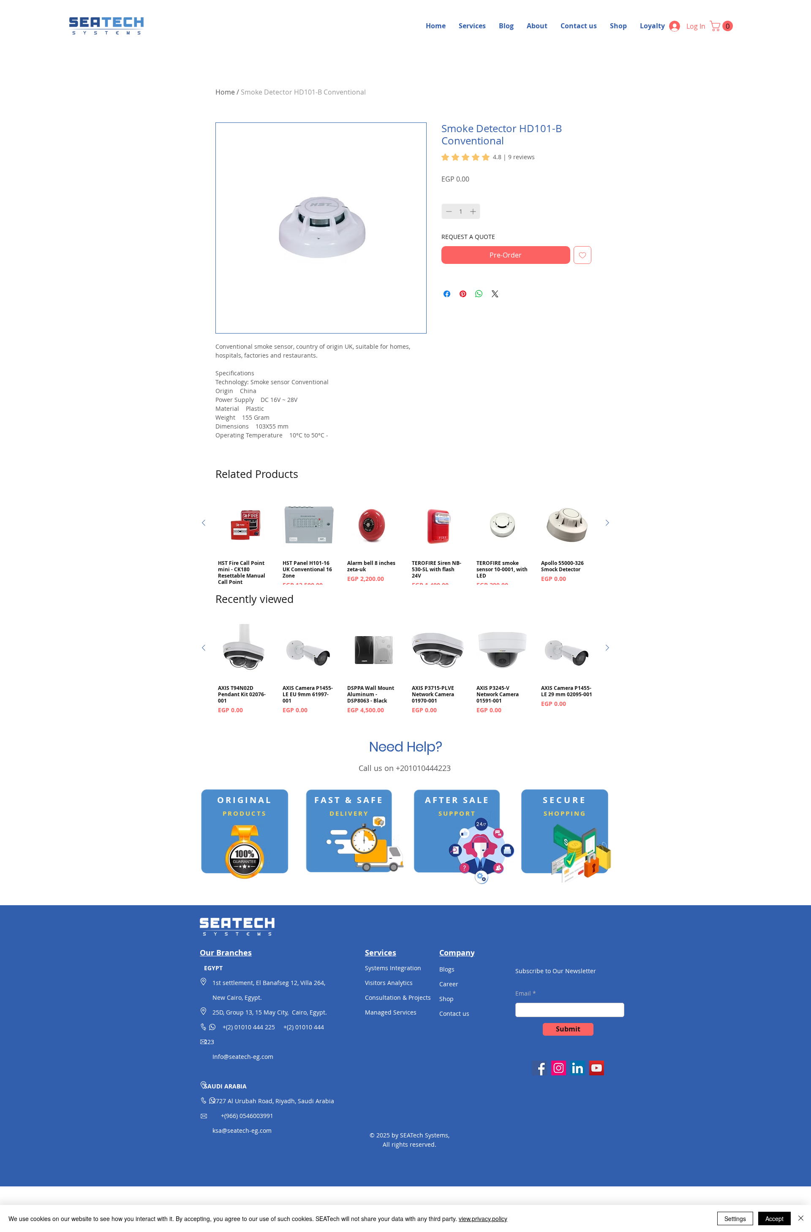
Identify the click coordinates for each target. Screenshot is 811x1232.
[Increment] (473, 211)
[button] (722, 26)
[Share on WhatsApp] (479, 294)
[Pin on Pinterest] (463, 294)
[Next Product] (607, 523)
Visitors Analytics (389, 983)
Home (225, 92)
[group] (405, 547)
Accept (774, 1218)
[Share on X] (495, 294)
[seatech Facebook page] (539, 1068)
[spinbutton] (460, 211)
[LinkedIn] (577, 1068)
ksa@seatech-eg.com (242, 1130)
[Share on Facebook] (447, 294)
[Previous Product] (204, 523)
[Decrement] (448, 211)
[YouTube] (596, 1068)
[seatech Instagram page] (558, 1068)
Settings (735, 1218)
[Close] (801, 1218)
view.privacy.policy (483, 1218)
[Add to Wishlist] (582, 255)
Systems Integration (393, 968)
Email (523, 993)
